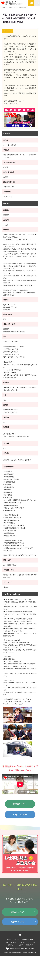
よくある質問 (19, 945)
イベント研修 (31, 942)
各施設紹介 (10, 945)
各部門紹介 (22, 942)
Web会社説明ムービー (27, 939)
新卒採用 (9, 939)
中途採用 (16, 939)
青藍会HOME (29, 945)
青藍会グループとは (11, 942)
